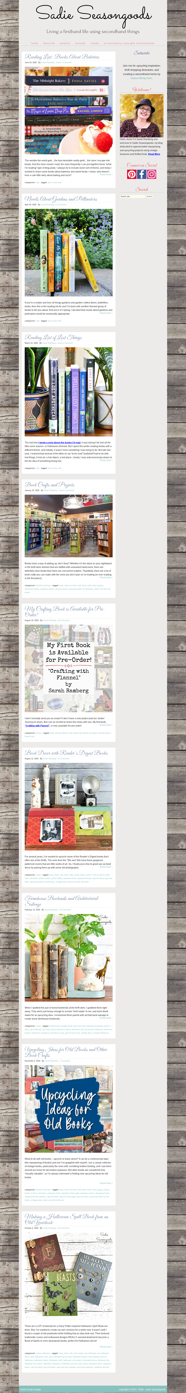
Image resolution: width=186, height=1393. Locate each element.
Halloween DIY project (33, 1364)
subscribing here (141, 78)
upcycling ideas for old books (81, 589)
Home (34, 43)
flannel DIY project (90, 733)
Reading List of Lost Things (53, 337)
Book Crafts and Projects (49, 485)
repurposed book (84, 878)
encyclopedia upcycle (97, 1357)
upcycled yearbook (85, 1367)
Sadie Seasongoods (93, 19)
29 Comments (64, 620)
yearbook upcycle (101, 1367)
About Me (49, 43)
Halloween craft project (72, 1360)
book (50, 182)
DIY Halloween (90, 1353)
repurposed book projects (35, 1197)
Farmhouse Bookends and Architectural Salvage (61, 901)
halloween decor (89, 1360)
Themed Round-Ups (43, 585)
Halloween (46, 1353)
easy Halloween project (77, 1357)
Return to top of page (30, 1389)
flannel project (104, 733)
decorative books (32, 589)
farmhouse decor (64, 1029)
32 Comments (65, 910)
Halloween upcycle (69, 1364)
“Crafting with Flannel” (37, 726)
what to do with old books (78, 882)
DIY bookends (36, 1029)
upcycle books (61, 589)
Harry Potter (83, 1364)
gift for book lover (72, 1033)
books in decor (92, 875)
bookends (99, 1026)
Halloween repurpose (52, 1364)
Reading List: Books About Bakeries (62, 57)
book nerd (57, 182)
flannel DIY (77, 733)
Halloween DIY (103, 1360)
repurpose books (47, 589)
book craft (77, 585)
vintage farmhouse (101, 1033)
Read (37, 182)
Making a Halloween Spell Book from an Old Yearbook (66, 1220)
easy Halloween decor (58, 1357)
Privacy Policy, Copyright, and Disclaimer (129, 43)
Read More (154, 154)
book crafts (87, 585)
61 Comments (64, 759)
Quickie (39, 733)
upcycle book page (67, 1197)
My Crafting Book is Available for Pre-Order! (65, 612)
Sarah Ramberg (47, 62)
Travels (95, 43)
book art (68, 585)
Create (38, 875)
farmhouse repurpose (40, 1033)
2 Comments (61, 205)
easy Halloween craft (39, 1357)
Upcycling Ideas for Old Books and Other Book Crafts (66, 1052)
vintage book (61, 882)
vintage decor (86, 1033)
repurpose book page (70, 1193)
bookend (89, 1026)
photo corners (45, 878)
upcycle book (97, 878)
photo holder (57, 878)
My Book (80, 43)
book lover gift (79, 1026)
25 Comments (63, 1228)
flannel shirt (29, 736)
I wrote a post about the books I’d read (60, 442)
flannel (58, 733)
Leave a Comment (63, 62)
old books (34, 878)
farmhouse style (57, 1033)
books (106, 1190)
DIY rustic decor (49, 1029)
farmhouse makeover (93, 1029)
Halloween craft (55, 1360)
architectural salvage (58, 1026)
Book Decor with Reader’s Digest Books (66, 753)
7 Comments (65, 1061)
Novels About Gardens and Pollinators (61, 199)
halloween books (41, 1360)
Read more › (106, 174)
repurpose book (69, 878)
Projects (65, 43)
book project (98, 585)
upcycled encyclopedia (66, 1367)
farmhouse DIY (78, 1029)
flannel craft (67, 733)
